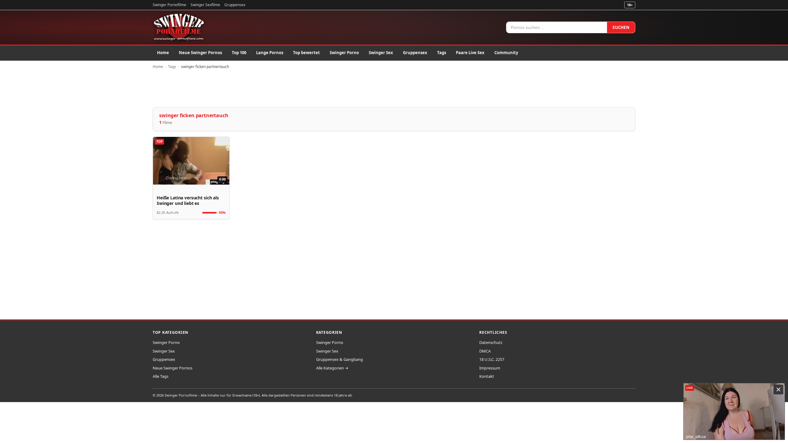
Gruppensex (234, 4)
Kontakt (486, 376)
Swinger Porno (344, 52)
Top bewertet (306, 52)
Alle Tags (160, 376)
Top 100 (239, 52)
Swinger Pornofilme (169, 4)
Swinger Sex (381, 52)
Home (163, 52)
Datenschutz (490, 342)
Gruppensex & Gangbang (339, 359)
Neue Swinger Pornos (200, 52)
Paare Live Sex (470, 52)
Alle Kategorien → (332, 368)
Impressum (489, 368)
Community (506, 52)
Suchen (621, 27)
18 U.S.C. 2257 (491, 359)
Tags (441, 52)
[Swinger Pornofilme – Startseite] (178, 27)
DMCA (485, 351)
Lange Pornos (269, 52)
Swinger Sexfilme (205, 4)
